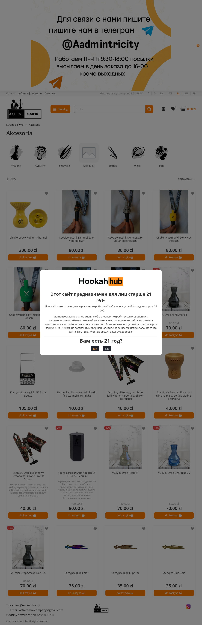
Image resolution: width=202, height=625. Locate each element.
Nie (107, 348)
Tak (95, 348)
